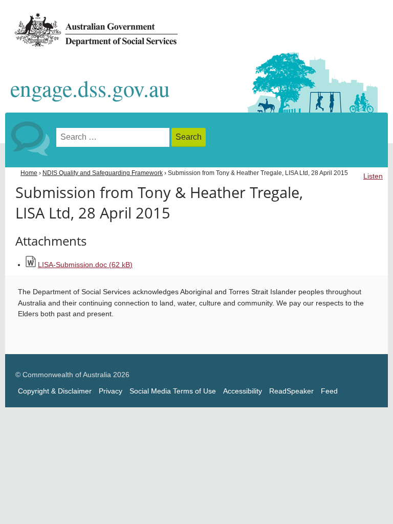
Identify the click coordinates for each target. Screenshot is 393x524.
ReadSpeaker (291, 391)
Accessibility (242, 391)
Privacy (110, 391)
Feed (329, 391)
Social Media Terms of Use (172, 391)
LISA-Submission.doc (85, 265)
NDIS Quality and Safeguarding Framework (102, 173)
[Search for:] (113, 137)
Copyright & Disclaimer (55, 391)
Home (28, 173)
